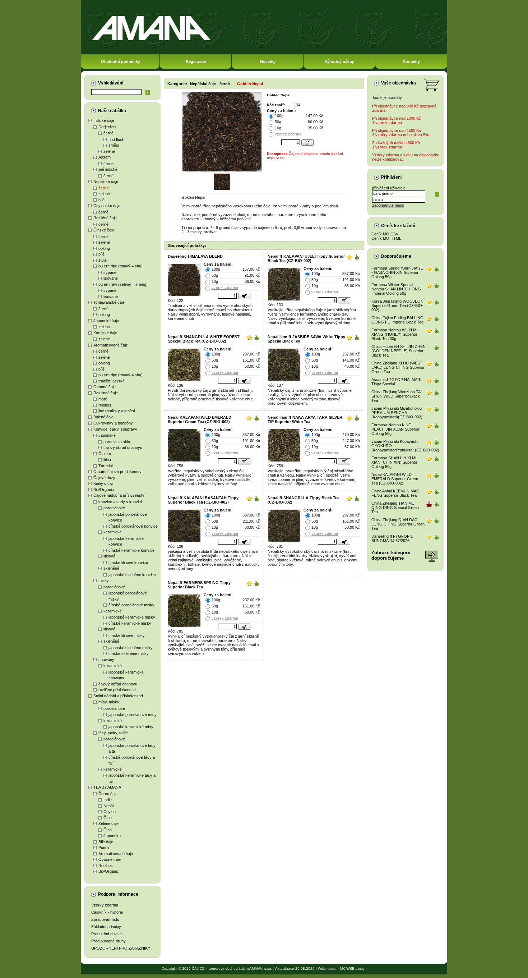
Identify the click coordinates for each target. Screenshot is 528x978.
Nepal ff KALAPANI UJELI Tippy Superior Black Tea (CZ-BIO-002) (306, 258)
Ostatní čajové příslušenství (118, 471)
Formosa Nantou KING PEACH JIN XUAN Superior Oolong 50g (395, 429)
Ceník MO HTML (386, 238)
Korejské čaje (105, 333)
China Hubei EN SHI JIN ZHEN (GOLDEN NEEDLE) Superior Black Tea (398, 350)
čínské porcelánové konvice (133, 526)
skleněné (111, 568)
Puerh (103, 847)
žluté (102, 260)
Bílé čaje (105, 842)
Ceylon (109, 811)
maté (102, 399)
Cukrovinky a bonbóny (113, 423)
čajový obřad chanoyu (122, 447)
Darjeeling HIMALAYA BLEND (195, 256)
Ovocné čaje (104, 387)
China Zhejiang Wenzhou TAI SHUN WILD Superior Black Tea (396, 396)
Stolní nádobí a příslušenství (118, 696)
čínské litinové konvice (128, 562)
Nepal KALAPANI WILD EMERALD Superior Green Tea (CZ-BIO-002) (199, 419)
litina (107, 460)
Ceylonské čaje (106, 205)
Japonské (107, 435)
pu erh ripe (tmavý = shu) (120, 266)
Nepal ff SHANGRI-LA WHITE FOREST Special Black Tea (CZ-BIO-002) (204, 339)
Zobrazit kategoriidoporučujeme (391, 555)
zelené (109, 151)
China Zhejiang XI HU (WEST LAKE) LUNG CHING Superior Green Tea (398, 367)
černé (108, 133)
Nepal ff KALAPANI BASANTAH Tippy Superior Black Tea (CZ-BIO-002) (203, 500)
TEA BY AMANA (107, 787)
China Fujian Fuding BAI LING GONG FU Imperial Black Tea (397, 320)
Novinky (267, 61)
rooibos (104, 405)
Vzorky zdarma (104, 905)
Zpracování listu (105, 919)
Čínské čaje (103, 230)
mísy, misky (108, 702)
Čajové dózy (104, 478)
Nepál (108, 806)
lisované (110, 278)
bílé (101, 200)
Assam (104, 157)
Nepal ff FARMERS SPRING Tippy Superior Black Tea (199, 584)
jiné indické (107, 169)
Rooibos (105, 865)
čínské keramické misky (129, 623)
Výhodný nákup (340, 61)
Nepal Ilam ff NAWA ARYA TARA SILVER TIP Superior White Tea (305, 419)
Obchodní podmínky (120, 61)
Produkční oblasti (106, 934)
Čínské (104, 453)
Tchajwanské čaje (109, 302)
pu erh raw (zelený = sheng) (123, 284)
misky (103, 580)
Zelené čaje (108, 823)
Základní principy (106, 926)
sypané (109, 272)
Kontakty (411, 61)
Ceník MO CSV (384, 234)
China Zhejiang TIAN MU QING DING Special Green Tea (395, 507)
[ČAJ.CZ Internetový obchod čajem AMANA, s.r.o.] (264, 53)
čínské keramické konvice (131, 550)
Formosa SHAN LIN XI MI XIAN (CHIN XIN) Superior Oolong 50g (394, 462)
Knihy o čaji (103, 483)
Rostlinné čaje (105, 393)
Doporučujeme (396, 256)
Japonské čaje (106, 320)
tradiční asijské (111, 381)
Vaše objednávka (398, 83)
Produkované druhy (108, 941)
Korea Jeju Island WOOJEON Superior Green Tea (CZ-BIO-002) (397, 305)
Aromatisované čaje (110, 345)
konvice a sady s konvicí (120, 502)
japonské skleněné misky (130, 648)
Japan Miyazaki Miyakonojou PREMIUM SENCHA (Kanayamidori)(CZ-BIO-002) (396, 412)
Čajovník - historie (107, 912)
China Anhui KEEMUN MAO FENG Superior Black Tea (395, 493)
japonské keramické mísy (130, 727)
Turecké (105, 466)
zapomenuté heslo (388, 205)
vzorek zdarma (288, 134)
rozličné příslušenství (117, 690)
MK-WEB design (353, 968)
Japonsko (112, 836)
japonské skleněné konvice (132, 575)
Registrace (196, 61)
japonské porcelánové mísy (132, 714)
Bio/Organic (103, 489)
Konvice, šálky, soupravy (115, 429)
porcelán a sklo (116, 442)
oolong (104, 248)
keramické (112, 532)
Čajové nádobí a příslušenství (119, 495)
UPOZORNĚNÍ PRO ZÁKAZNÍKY (120, 948)
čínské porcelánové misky (131, 605)
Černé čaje (107, 793)
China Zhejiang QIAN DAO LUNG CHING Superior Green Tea (398, 524)
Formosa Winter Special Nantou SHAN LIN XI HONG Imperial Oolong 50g (396, 289)
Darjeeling (107, 127)
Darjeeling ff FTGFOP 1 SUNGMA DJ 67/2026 (392, 538)
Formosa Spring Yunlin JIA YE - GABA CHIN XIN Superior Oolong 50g (397, 272)
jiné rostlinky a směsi (116, 411)
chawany (106, 659)
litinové (109, 556)
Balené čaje (103, 417)
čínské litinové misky (126, 635)
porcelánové (114, 508)
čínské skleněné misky (128, 653)
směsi (113, 145)
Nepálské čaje (105, 181)
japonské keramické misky (131, 617)
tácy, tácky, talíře (113, 733)
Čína (107, 818)
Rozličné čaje (105, 218)
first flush (116, 139)
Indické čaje (103, 120)
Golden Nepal (250, 84)
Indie (107, 800)
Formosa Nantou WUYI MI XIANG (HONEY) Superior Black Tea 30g (394, 334)
